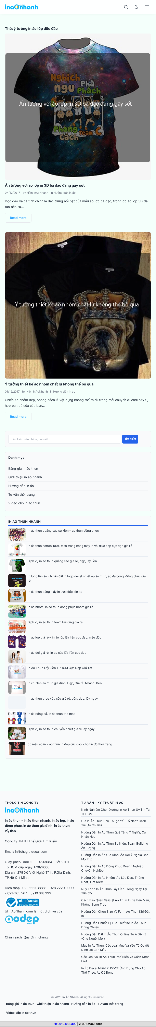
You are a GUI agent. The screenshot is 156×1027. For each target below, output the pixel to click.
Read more (18, 218)
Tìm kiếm (130, 439)
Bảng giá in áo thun (23, 468)
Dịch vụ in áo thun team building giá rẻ (55, 622)
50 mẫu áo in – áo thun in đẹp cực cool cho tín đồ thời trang (70, 744)
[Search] (126, 7)
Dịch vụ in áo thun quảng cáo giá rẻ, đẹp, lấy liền (62, 561)
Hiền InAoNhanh (37, 192)
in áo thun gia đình (37, 826)
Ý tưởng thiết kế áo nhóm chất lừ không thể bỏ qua (49, 384)
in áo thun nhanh (37, 820)
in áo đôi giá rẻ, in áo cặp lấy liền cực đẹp (57, 653)
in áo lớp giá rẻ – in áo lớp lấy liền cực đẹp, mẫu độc (64, 637)
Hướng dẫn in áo (65, 192)
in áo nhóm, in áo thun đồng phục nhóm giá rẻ (60, 607)
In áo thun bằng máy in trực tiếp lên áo (55, 592)
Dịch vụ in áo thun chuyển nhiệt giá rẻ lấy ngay (61, 729)
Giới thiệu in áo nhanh (25, 477)
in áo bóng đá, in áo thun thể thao (51, 714)
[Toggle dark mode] (136, 7)
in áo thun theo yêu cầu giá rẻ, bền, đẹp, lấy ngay (63, 698)
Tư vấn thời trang (21, 494)
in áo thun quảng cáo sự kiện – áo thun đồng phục (63, 530)
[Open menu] (147, 7)
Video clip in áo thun (24, 503)
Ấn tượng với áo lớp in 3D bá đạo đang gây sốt (45, 185)
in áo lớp (58, 820)
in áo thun (13, 820)
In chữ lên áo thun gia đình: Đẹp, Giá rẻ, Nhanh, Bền (65, 683)
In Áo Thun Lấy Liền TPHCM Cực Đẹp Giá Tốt (60, 668)
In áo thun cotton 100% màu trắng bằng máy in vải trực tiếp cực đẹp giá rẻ (80, 546)
